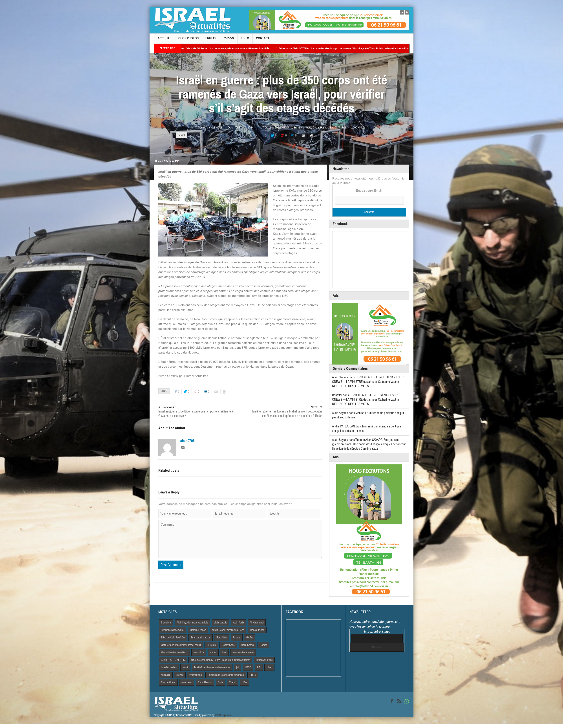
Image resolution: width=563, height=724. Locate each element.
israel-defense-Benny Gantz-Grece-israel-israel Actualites (220, 660)
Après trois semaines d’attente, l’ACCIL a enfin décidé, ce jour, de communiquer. (387, 48)
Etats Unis (221, 637)
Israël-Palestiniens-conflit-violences (212, 667)
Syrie (220, 682)
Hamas (324, 127)
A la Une (287, 127)
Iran (224, 652)
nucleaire (165, 675)
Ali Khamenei (256, 622)
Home (158, 161)
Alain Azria (238, 622)
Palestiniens (195, 675)
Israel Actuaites (169, 667)
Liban (269, 667)
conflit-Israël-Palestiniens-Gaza (228, 630)
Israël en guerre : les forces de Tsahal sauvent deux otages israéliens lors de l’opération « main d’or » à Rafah (287, 411)
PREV (253, 675)
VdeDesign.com (223, 715)
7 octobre (166, 622)
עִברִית (229, 38)
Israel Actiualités (264, 660)
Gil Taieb (211, 645)
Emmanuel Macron (200, 637)
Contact (262, 38)
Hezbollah (199, 652)
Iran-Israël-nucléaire (243, 652)
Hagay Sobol (228, 645)
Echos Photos (188, 38)
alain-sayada (220, 622)
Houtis (213, 652)
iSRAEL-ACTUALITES (173, 660)
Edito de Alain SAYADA (173, 637)
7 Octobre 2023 (271, 127)
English (211, 38)
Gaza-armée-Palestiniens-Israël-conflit (181, 645)
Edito (245, 38)
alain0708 (216, 127)
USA (244, 682)
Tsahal (342, 127)
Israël (333, 127)
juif (237, 667)
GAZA (249, 637)
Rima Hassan (205, 682)
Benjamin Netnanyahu (172, 630)
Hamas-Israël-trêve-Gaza (174, 652)
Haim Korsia (247, 645)
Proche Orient (168, 682)
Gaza (316, 127)
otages (179, 675)
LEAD (248, 667)
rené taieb (186, 682)
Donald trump (257, 630)
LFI (259, 667)
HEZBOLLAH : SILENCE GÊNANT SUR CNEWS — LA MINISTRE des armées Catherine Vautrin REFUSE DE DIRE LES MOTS (368, 381)
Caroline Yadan (198, 630)
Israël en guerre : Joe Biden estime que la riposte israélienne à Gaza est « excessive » (195, 411)
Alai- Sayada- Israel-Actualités (192, 622)
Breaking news (302, 127)
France (236, 637)
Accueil (164, 38)
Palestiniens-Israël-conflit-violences (226, 675)
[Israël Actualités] (192, 20)
